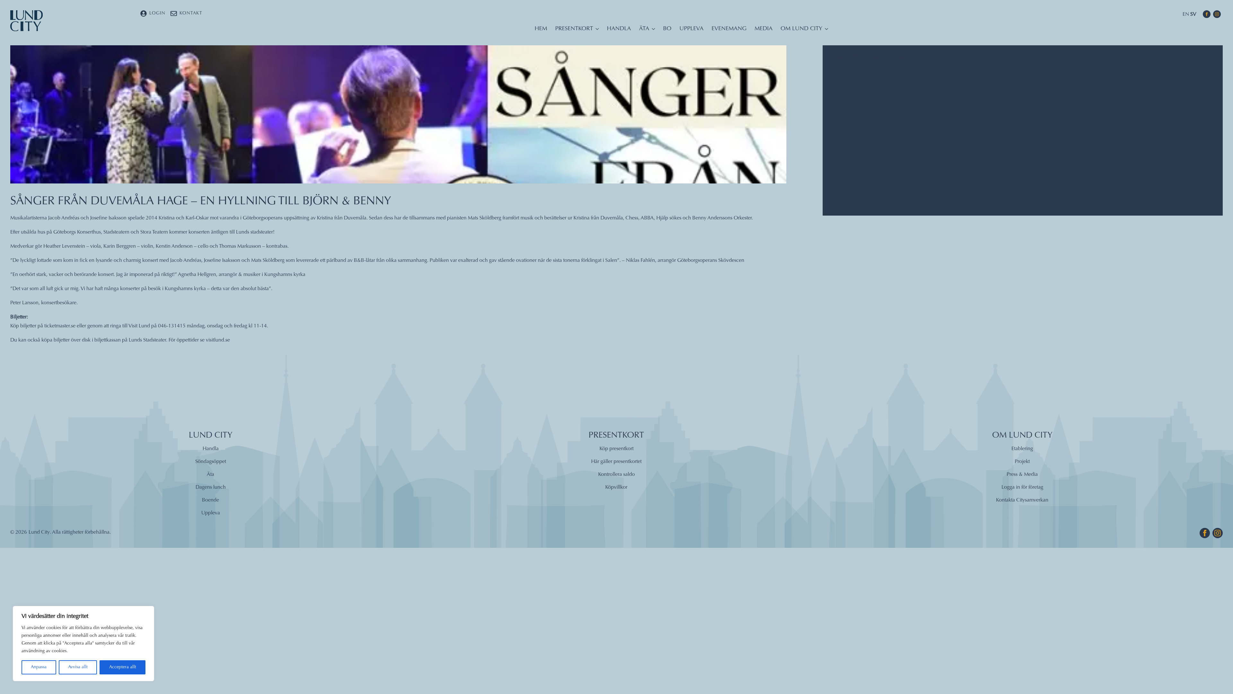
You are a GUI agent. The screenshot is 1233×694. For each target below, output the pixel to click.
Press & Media (1022, 474)
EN (1186, 14)
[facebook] (1207, 14)
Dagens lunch (211, 487)
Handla (619, 29)
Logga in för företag (1022, 487)
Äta (644, 29)
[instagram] (1217, 14)
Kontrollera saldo (616, 474)
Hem (541, 29)
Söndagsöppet (210, 461)
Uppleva (691, 29)
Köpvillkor (616, 487)
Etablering (1022, 448)
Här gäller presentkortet (616, 461)
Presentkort (574, 29)
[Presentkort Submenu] (596, 30)
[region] (83, 643)
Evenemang (729, 29)
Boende (210, 500)
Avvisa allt (78, 667)
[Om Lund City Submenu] (825, 30)
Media (764, 29)
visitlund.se (218, 340)
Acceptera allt (122, 667)
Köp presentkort (616, 448)
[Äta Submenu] (652, 30)
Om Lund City (801, 29)
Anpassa (39, 667)
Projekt (1022, 461)
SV (1193, 14)
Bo (667, 29)
